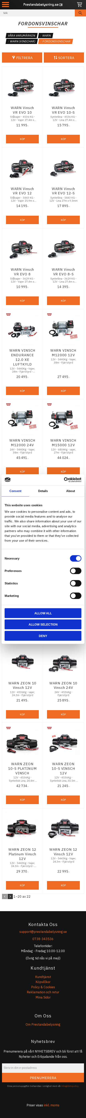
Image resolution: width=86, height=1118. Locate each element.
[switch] (75, 571)
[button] (5, 4)
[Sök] (80, 12)
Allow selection (43, 624)
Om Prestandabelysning (43, 1024)
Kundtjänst (43, 977)
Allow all (43, 613)
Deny (43, 635)
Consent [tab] (15, 491)
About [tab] (70, 491)
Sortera (66, 57)
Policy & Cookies (43, 987)
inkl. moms (51, 1105)
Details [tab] (43, 491)
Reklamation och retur (43, 992)
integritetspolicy (69, 1086)
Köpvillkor (43, 982)
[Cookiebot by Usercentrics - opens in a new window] (63, 479)
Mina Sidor (43, 997)
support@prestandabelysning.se (43, 932)
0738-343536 (43, 939)
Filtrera (24, 57)
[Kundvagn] (79, 4)
